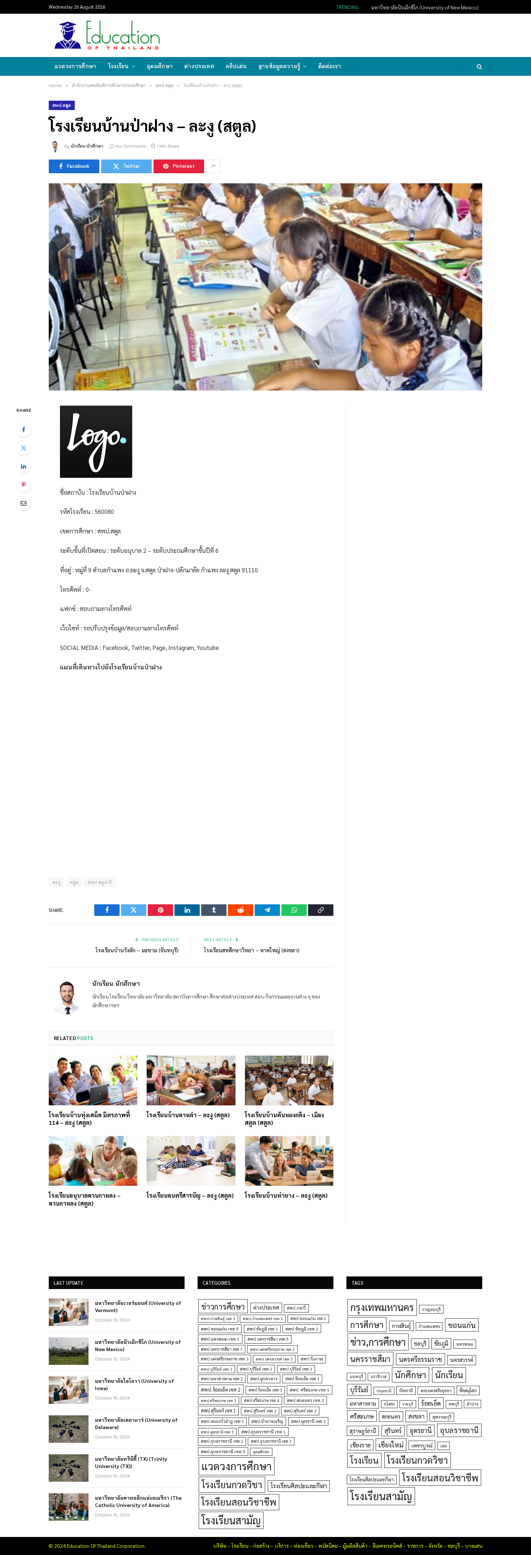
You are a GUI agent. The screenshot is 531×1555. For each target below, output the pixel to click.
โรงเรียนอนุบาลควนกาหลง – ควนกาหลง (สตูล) (85, 1199)
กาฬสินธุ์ (401, 1325)
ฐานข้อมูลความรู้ (280, 66)
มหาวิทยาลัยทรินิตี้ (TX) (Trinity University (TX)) (131, 1462)
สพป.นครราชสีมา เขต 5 (268, 1339)
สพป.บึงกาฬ (312, 1359)
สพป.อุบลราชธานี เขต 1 (263, 1431)
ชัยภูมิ (441, 1343)
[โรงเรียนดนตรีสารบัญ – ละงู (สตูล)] (191, 1161)
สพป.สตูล (61, 105)
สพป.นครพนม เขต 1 (220, 1339)
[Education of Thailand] (107, 35)
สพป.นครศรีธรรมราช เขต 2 (272, 1349)
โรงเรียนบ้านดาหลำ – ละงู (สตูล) (188, 1115)
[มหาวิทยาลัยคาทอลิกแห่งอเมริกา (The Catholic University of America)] (68, 1507)
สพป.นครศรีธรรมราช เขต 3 (224, 1359)
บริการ (282, 1545)
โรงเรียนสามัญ (231, 1520)
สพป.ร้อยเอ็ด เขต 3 (265, 1390)
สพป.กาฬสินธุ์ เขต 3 (218, 1318)
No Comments (131, 146)
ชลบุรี (420, 1343)
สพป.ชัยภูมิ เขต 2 (301, 1329)
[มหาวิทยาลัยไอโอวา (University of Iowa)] (68, 1390)
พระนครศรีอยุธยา (436, 1390)
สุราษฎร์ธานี (363, 1430)
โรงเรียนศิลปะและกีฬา (299, 1486)
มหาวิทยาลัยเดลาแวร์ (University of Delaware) (136, 1423)
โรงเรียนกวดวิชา (232, 1484)
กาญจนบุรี (431, 1309)
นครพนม (464, 1344)
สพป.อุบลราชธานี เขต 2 (222, 1441)
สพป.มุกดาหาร (263, 1378)
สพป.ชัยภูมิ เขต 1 (262, 1329)
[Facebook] (23, 429)
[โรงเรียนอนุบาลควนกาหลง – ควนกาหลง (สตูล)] (93, 1161)
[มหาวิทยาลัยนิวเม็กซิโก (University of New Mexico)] (68, 1351)
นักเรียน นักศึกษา (87, 146)
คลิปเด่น (236, 66)
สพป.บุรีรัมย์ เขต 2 (256, 1369)
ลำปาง (472, 1404)
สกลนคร (391, 1416)
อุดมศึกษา (160, 66)
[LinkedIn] (23, 466)
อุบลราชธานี (459, 1430)
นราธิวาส (379, 1376)
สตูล (73, 882)
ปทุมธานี (384, 1390)
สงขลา (416, 1416)
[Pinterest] (23, 484)
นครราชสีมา (370, 1359)
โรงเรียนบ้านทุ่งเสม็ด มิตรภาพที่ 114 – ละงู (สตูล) (89, 1119)
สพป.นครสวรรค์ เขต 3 (274, 1359)
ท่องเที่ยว (303, 1545)
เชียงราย (360, 1445)
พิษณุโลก (468, 1390)
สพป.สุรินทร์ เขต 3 (300, 1411)
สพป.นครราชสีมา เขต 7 (221, 1349)
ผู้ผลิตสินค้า (355, 1545)
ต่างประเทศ (199, 66)
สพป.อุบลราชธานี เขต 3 (271, 1441)
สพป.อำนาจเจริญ (267, 1421)
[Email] (23, 503)
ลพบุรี (454, 1404)
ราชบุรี (407, 1404)
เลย (443, 1446)
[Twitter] (23, 448)
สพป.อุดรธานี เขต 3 (217, 1431)
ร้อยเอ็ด (431, 1403)
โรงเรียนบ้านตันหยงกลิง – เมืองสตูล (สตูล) (284, 1119)
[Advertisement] (350, 34)
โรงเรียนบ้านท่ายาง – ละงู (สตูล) (286, 1195)
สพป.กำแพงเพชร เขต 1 (263, 1318)
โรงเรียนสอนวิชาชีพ (239, 1502)
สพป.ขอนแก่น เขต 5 (220, 1329)
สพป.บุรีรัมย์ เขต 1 (216, 1369)
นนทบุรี (356, 1376)
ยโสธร (389, 1404)
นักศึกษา (410, 1374)
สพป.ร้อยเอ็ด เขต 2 (221, 1389)
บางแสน (473, 1545)
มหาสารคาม (363, 1403)
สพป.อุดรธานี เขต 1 (308, 1421)
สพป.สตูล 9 (99, 882)
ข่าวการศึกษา (223, 1306)
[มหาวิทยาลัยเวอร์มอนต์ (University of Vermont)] (68, 1312)
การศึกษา (367, 1324)
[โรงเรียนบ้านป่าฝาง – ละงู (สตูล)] (265, 286)
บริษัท (219, 1545)
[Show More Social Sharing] (213, 166)
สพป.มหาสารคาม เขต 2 (222, 1378)
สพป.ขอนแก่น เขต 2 (308, 1318)
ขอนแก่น (462, 1325)
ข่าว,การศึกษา (378, 1341)
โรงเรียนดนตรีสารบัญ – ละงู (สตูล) (190, 1195)
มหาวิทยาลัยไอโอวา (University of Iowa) (134, 1384)
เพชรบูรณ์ (421, 1445)
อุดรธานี (421, 1430)
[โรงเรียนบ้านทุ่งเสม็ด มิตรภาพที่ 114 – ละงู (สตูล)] (93, 1080)
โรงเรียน (118, 66)
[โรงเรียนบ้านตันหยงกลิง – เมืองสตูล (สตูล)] (289, 1080)
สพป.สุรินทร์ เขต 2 (260, 1411)
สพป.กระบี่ (296, 1308)
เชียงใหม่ (391, 1444)
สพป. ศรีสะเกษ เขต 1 (309, 1390)
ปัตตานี (406, 1390)
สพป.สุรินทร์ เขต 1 (218, 1410)
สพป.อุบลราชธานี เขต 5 (223, 1451)
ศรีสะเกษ (362, 1416)
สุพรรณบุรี (441, 1417)
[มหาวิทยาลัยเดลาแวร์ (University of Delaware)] (68, 1429)
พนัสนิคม (328, 1545)
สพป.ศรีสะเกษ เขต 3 (218, 1400)
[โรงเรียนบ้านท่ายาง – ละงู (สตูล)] (289, 1161)
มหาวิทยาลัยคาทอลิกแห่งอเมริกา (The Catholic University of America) (138, 1501)
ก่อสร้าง (261, 1545)
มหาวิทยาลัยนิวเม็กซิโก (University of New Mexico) (425, 7)
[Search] (478, 66)
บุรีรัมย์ (359, 1389)
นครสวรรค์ (461, 1360)
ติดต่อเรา (329, 66)
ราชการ (415, 1545)
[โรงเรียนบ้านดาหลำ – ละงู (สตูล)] (191, 1080)
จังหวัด (435, 1545)
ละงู (56, 882)
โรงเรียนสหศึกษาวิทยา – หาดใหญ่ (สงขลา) (251, 950)
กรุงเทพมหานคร (382, 1307)
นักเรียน (449, 1374)
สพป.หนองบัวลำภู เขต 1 (222, 1421)
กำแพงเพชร (429, 1326)
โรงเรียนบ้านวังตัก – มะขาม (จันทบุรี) (137, 950)
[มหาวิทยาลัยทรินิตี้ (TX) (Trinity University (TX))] (68, 1468)
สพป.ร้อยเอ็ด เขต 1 (302, 1378)
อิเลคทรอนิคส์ (387, 1545)
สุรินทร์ (393, 1430)
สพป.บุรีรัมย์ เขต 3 (296, 1369)
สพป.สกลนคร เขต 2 (305, 1400)
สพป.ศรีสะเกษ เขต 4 (261, 1400)
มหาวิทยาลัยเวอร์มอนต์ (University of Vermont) (138, 1306)
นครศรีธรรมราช (420, 1359)
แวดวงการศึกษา (75, 66)
